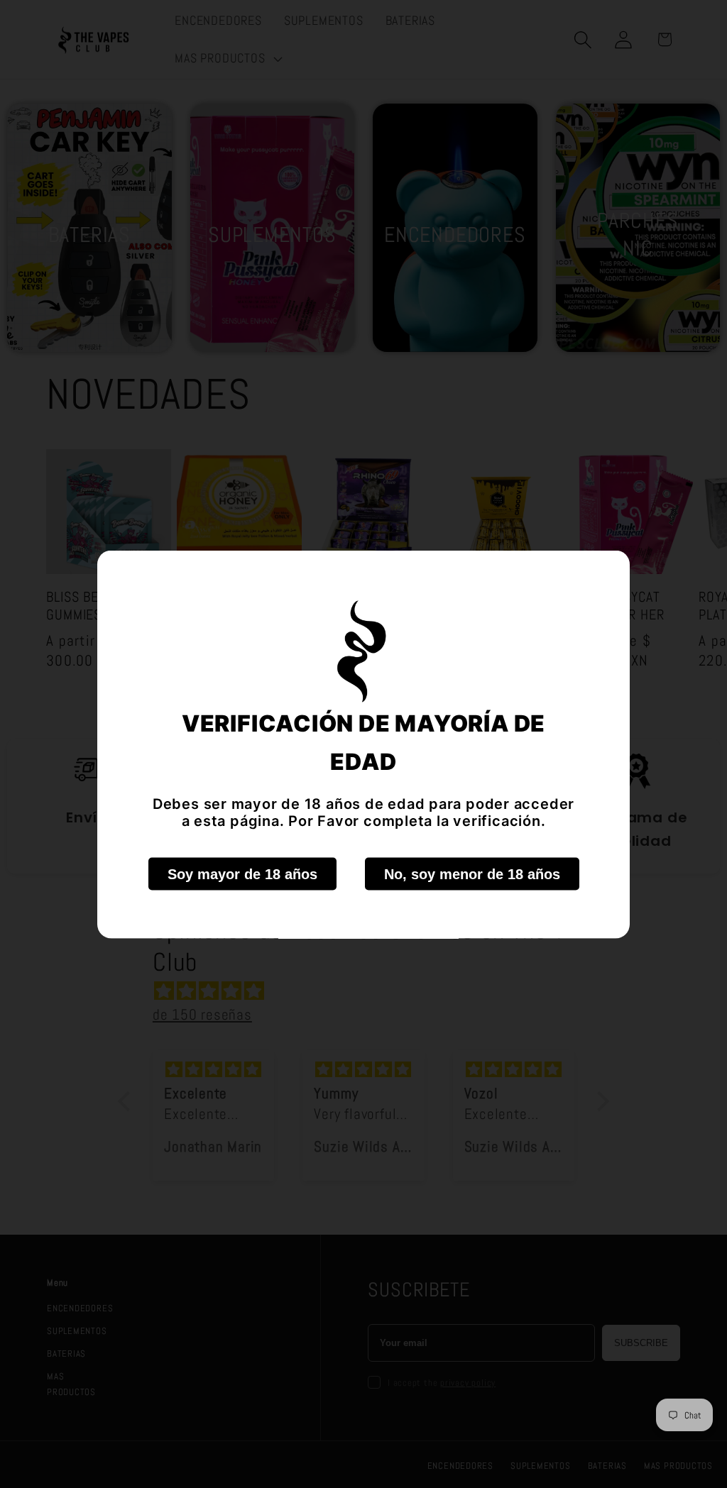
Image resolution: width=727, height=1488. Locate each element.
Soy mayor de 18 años (242, 873)
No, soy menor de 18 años (472, 873)
